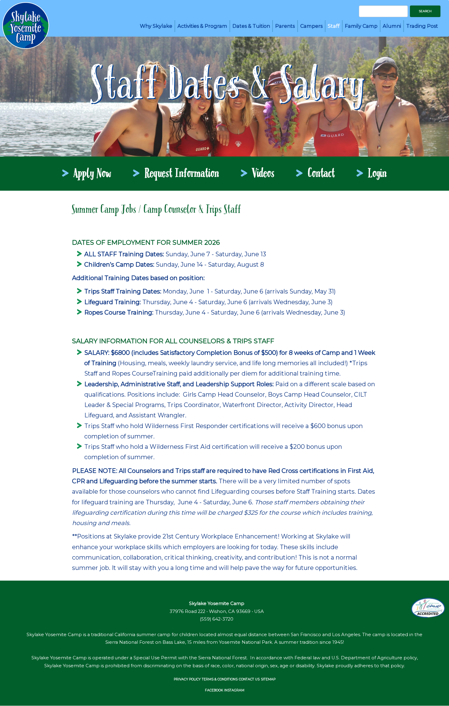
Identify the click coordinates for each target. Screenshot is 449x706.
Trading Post (422, 26)
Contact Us (249, 679)
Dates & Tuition (251, 26)
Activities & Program (202, 26)
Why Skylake (156, 26)
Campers (311, 26)
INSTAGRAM (234, 690)
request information (182, 174)
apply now (92, 174)
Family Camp (361, 26)
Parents (285, 26)
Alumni (392, 26)
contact (321, 174)
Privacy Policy (187, 679)
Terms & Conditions (220, 679)
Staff (334, 26)
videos (264, 174)
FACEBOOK (214, 690)
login (377, 174)
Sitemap (268, 679)
